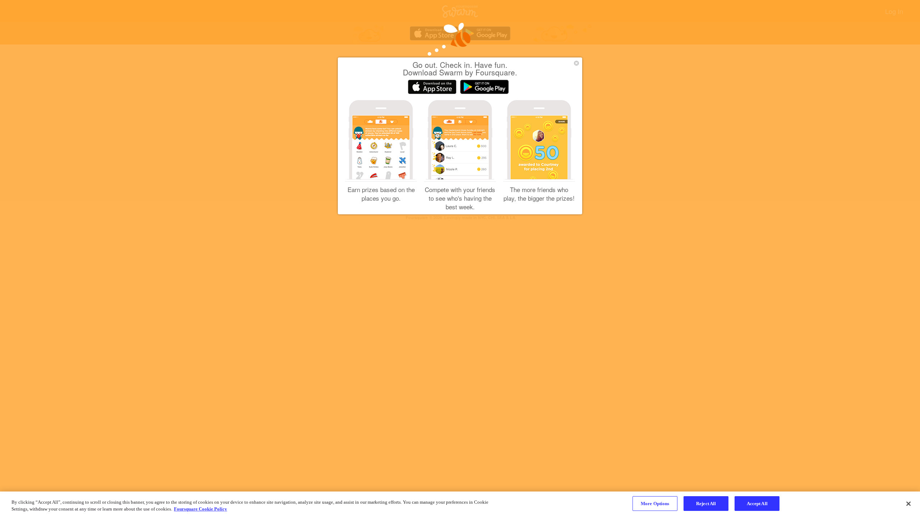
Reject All (706, 503)
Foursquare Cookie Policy (200, 509)
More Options (655, 503)
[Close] (908, 504)
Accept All (757, 503)
